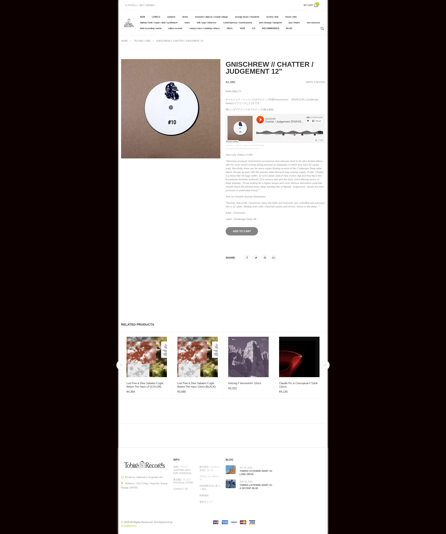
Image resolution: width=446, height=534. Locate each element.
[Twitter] (256, 258)
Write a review (315, 82)
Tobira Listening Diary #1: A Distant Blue (256, 487)
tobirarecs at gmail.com (149, 477)
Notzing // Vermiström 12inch (244, 383)
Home (124, 41)
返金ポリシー (206, 501)
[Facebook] (247, 258)
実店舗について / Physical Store (183, 481)
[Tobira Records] (129, 22)
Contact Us (180, 489)
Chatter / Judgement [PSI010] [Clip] (249, 145)
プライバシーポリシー (209, 478)
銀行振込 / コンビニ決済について (209, 468)
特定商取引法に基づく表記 (209, 487)
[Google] (274, 258)
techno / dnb (142, 41)
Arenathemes (128, 525)
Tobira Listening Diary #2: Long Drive (256, 472)
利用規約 (204, 495)
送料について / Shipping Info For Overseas (182, 470)
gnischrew (230, 145)
